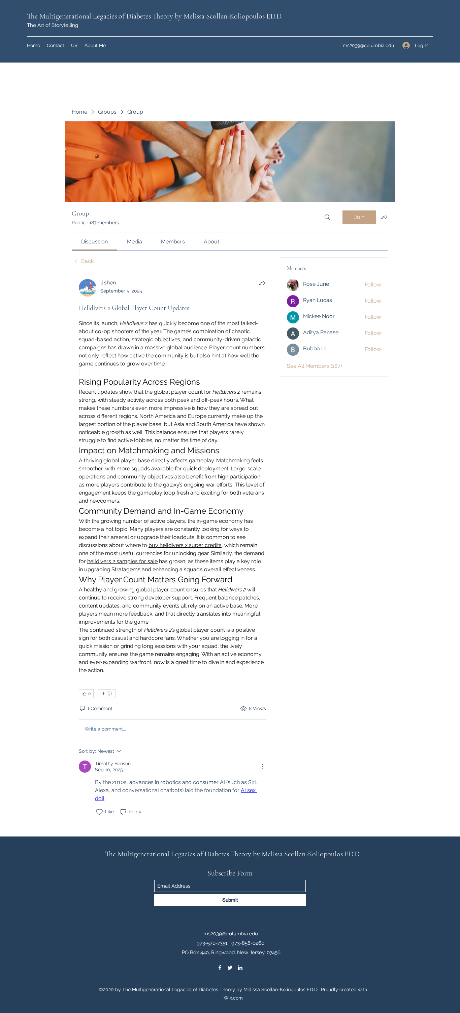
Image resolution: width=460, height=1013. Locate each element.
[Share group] (384, 217)
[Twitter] (230, 967)
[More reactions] (107, 693)
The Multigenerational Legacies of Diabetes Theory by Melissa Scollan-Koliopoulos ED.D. (155, 16)
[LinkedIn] (240, 967)
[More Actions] (262, 767)
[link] (94, 241)
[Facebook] (220, 967)
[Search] (327, 217)
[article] (172, 547)
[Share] (262, 283)
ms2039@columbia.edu (368, 45)
